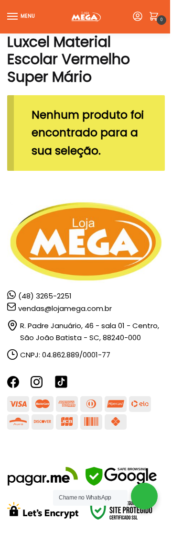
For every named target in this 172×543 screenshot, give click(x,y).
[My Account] (137, 17)
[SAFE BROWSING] (121, 483)
